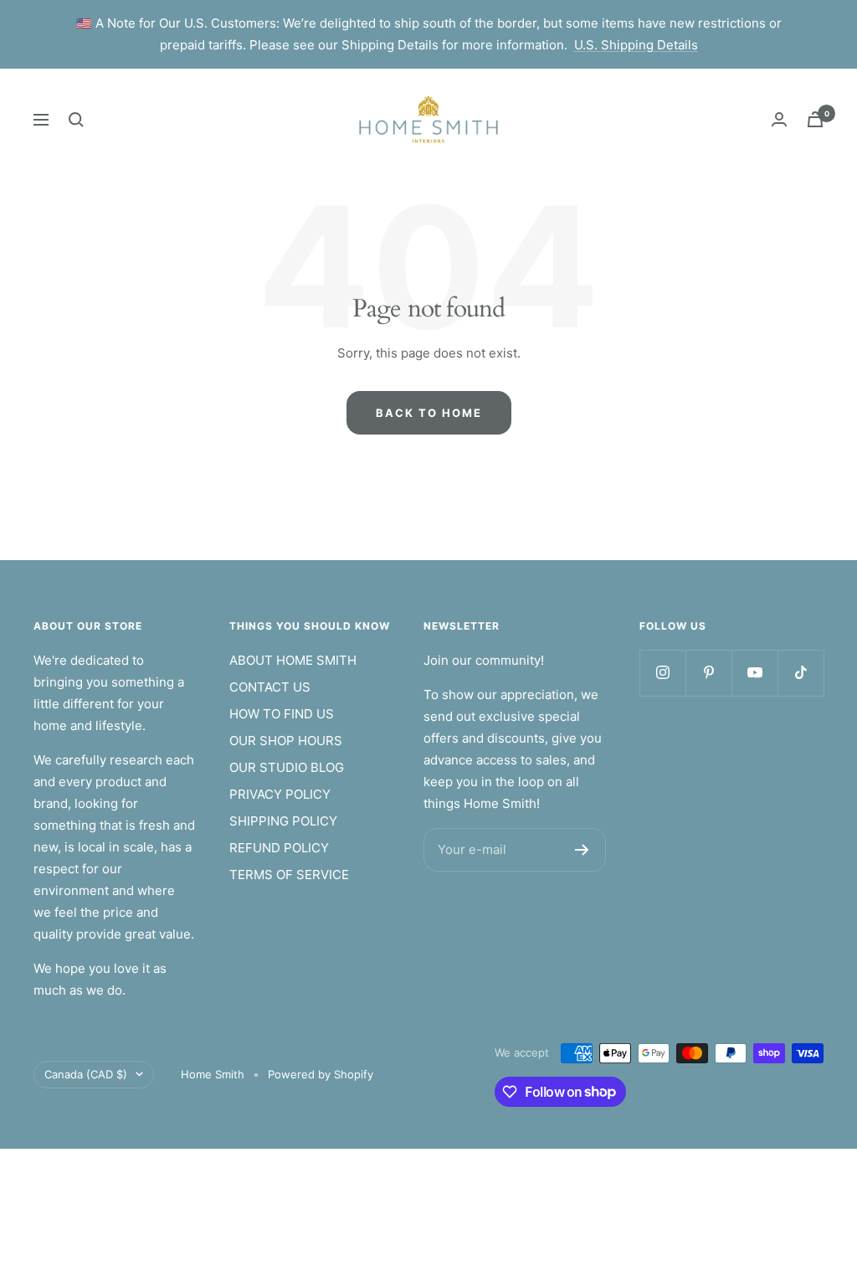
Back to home (429, 412)
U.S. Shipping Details (636, 45)
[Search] (76, 119)
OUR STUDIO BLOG (286, 767)
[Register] (582, 850)
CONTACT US (269, 687)
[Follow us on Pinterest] (708, 673)
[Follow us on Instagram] (662, 673)
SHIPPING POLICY (283, 821)
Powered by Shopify (320, 1074)
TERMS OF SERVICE (289, 874)
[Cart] (815, 119)
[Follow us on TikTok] (800, 673)
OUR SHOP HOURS (285, 741)
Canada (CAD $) (85, 1074)
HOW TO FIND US (281, 714)
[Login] (779, 119)
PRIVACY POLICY (280, 794)
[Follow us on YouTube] (754, 673)
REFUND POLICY (279, 848)
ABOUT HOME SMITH (293, 660)
